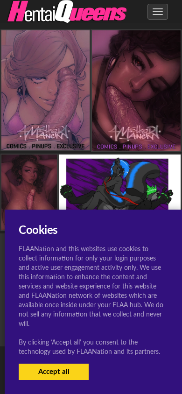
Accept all (54, 371)
